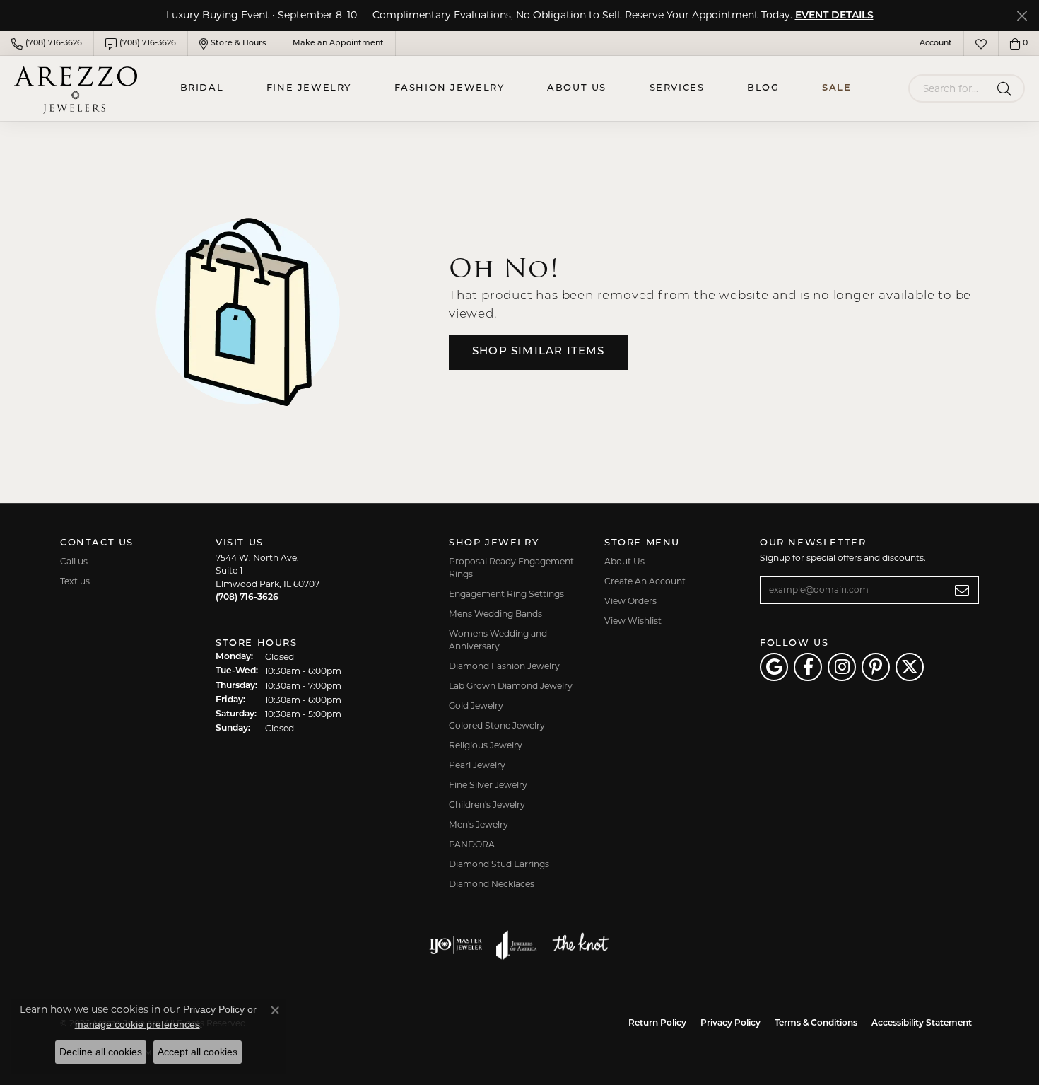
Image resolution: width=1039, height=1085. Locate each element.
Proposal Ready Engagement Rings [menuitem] (511, 567)
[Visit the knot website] (580, 945)
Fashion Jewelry (449, 88)
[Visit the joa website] (516, 945)
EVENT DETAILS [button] (834, 16)
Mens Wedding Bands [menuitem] (495, 613)
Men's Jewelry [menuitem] (478, 824)
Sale (836, 88)
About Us (576, 88)
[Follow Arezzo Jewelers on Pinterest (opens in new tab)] (876, 667)
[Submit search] (1006, 88)
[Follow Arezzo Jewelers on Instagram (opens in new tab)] (842, 667)
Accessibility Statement (921, 1023)
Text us (75, 581)
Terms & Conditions (816, 1023)
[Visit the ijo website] (455, 945)
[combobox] (950, 88)
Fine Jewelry (308, 88)
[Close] (1022, 16)
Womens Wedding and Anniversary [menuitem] (498, 639)
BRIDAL (202, 88)
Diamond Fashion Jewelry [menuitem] (504, 666)
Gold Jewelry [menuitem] (476, 705)
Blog (763, 88)
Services (677, 88)
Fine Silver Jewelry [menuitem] (488, 784)
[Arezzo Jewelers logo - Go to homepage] (75, 88)
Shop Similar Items (538, 352)
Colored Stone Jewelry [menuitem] (497, 725)
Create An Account (645, 581)
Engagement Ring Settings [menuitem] (506, 593)
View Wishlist (633, 620)
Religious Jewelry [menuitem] (485, 745)
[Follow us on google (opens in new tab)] (774, 667)
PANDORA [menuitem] (472, 844)
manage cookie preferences (137, 1024)
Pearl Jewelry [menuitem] (477, 765)
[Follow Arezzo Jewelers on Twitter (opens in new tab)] (910, 667)
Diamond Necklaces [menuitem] (491, 883)
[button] (934, 43)
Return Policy (657, 1023)
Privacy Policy (730, 1023)
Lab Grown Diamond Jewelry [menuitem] (511, 685)
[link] (46, 43)
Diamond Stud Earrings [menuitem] (499, 864)
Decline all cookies (100, 1051)
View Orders (630, 601)
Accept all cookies (197, 1051)
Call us (74, 561)
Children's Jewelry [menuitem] (487, 804)
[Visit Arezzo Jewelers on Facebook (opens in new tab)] (808, 667)
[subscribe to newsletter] (962, 590)
